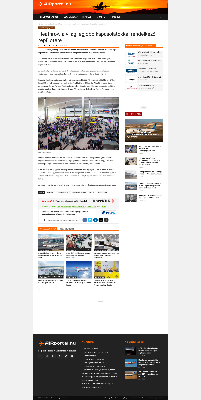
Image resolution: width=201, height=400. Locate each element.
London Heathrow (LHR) (78, 192)
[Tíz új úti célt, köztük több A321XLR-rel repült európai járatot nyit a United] (144, 130)
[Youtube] (72, 356)
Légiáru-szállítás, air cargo (94, 359)
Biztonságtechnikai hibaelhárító (149, 60)
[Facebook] (40, 356)
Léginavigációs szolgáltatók (94, 366)
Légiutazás (70, 16)
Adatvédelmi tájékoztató (154, 398)
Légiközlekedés (49, 16)
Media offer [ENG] (121, 398)
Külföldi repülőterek (45, 250)
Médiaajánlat (108, 398)
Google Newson (64, 206)
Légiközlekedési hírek (90, 349)
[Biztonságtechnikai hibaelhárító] (131, 62)
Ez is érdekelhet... (133, 114)
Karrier (115, 16)
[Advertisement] (100, 317)
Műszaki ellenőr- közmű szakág (149, 52)
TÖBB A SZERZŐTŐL (66, 229)
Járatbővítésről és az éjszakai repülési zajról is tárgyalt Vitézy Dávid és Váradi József (149, 161)
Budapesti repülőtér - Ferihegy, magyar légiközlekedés (78, 249)
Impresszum (98, 398)
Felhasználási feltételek (136, 398)
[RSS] (59, 356)
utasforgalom (102, 192)
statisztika (92, 192)
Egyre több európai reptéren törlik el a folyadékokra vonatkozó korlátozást (106, 255)
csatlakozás (50, 192)
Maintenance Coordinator (147, 69)
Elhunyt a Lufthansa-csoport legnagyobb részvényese (150, 197)
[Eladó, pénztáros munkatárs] (131, 87)
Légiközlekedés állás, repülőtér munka (140, 46)
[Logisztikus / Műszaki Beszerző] (131, 79)
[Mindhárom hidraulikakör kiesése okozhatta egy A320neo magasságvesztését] (131, 363)
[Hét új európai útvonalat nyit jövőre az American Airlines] (131, 174)
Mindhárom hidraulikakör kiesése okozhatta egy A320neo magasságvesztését (150, 362)
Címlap (40, 24)
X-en (104, 206)
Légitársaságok (71, 277)
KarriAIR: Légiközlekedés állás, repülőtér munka (99, 373)
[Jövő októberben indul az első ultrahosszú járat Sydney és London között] (79, 269)
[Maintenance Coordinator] (131, 71)
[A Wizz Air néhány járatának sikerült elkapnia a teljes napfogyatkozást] (131, 351)
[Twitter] (66, 356)
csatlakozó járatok (63, 192)
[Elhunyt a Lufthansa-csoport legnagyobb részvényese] (131, 198)
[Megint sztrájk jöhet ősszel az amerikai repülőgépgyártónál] (131, 149)
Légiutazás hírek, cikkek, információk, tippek (98, 370)
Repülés (86, 16)
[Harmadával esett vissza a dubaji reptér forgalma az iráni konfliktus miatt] (51, 242)
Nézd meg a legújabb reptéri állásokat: (71, 201)
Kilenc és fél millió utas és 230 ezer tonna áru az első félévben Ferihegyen (78, 255)
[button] (160, 17)
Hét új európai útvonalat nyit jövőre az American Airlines (150, 173)
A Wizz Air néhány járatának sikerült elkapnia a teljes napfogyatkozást (148, 350)
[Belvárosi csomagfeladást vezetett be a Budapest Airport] (51, 269)
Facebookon (78, 206)
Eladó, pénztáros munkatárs (148, 85)
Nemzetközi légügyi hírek (53, 24)
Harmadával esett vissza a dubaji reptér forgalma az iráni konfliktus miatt (50, 255)
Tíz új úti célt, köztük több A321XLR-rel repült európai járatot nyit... (148, 374)
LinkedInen (91, 206)
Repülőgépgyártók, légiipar (94, 363)
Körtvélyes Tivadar (51, 46)
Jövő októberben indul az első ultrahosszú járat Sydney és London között (78, 283)
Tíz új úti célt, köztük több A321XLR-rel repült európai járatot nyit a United (143, 134)
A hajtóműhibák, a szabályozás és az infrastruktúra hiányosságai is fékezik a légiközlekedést (105, 283)
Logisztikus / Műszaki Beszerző (149, 77)
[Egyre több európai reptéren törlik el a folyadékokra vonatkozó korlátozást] (106, 242)
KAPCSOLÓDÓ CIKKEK (48, 229)
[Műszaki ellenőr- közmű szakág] (131, 54)
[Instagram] (47, 356)
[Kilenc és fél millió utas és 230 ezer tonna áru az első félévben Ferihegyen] (79, 242)
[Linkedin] (53, 356)
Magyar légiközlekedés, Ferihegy (96, 352)
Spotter (101, 16)
